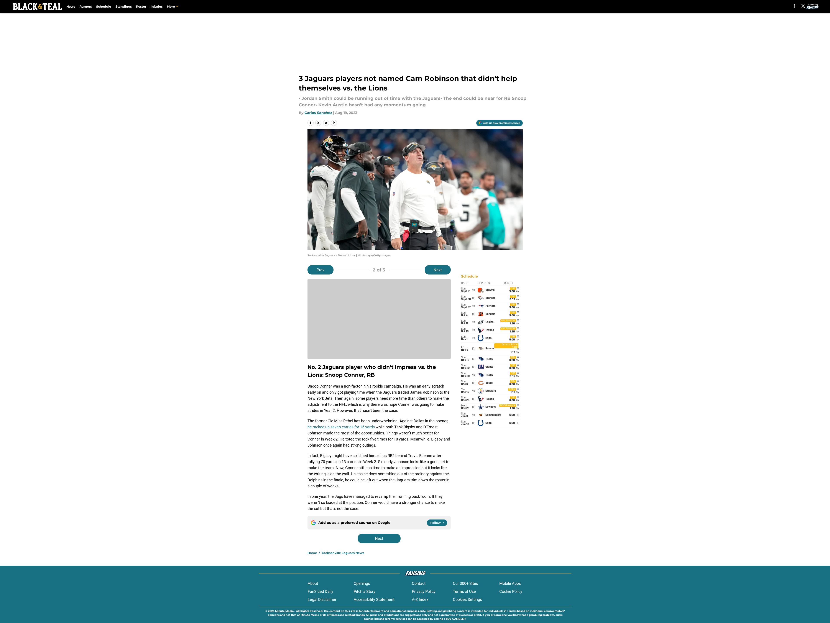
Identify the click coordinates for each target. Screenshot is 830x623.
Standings (123, 6)
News (70, 6)
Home (312, 553)
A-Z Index (420, 599)
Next (438, 270)
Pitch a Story (364, 591)
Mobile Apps (510, 583)
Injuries (157, 6)
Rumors (85, 6)
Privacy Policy (424, 591)
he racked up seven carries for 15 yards (341, 427)
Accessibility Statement (374, 599)
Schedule (103, 6)
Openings (362, 583)
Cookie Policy (510, 591)
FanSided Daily (320, 591)
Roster (141, 6)
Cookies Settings (467, 599)
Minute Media (284, 611)
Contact (419, 583)
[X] (803, 6)
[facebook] (794, 6)
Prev (320, 270)
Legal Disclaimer (322, 599)
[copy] (334, 123)
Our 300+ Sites (465, 583)
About (313, 583)
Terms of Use (464, 591)
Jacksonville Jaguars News (343, 553)
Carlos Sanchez (318, 113)
